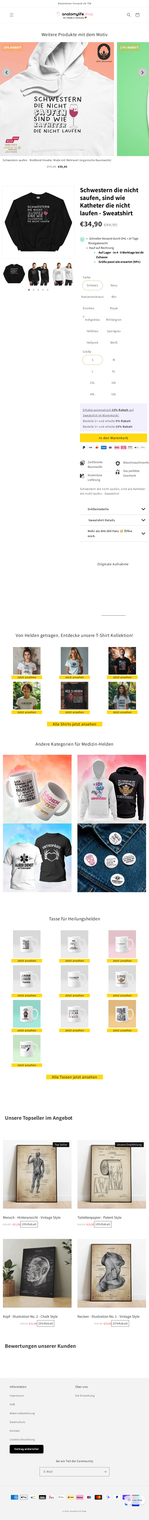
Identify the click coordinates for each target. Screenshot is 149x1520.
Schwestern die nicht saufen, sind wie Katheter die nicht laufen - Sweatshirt (109, 201)
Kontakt (15, 1430)
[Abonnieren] (105, 1471)
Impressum (17, 1395)
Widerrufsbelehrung (22, 1413)
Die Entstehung (84, 1395)
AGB (12, 1404)
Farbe (87, 277)
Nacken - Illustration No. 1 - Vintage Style (108, 1316)
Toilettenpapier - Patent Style (99, 1217)
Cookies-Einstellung (22, 1439)
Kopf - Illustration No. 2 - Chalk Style (30, 1316)
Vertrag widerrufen (26, 1449)
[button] (11, 15)
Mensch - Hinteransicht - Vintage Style (32, 1217)
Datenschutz (18, 1422)
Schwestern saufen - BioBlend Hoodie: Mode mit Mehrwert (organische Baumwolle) (57, 160)
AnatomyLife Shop (78, 1511)
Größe (87, 352)
